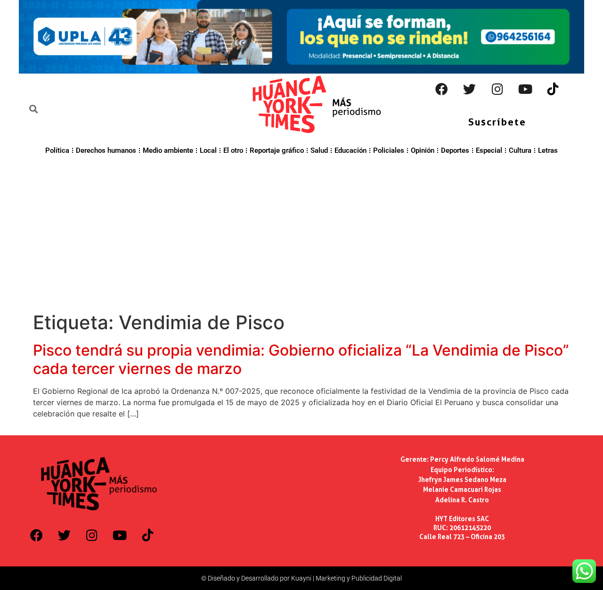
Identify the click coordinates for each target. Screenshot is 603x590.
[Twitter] (469, 89)
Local (208, 150)
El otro (233, 150)
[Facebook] (442, 89)
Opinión (422, 150)
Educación (350, 150)
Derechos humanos (106, 150)
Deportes (455, 150)
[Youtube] (525, 89)
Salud (319, 150)
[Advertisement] (301, 232)
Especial (489, 150)
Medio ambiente (168, 150)
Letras (548, 150)
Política (57, 150)
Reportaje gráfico (277, 150)
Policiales (388, 150)
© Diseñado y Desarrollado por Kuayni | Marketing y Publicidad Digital (301, 578)
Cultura (520, 150)
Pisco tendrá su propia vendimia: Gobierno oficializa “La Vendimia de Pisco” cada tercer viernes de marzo (301, 359)
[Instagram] (497, 89)
